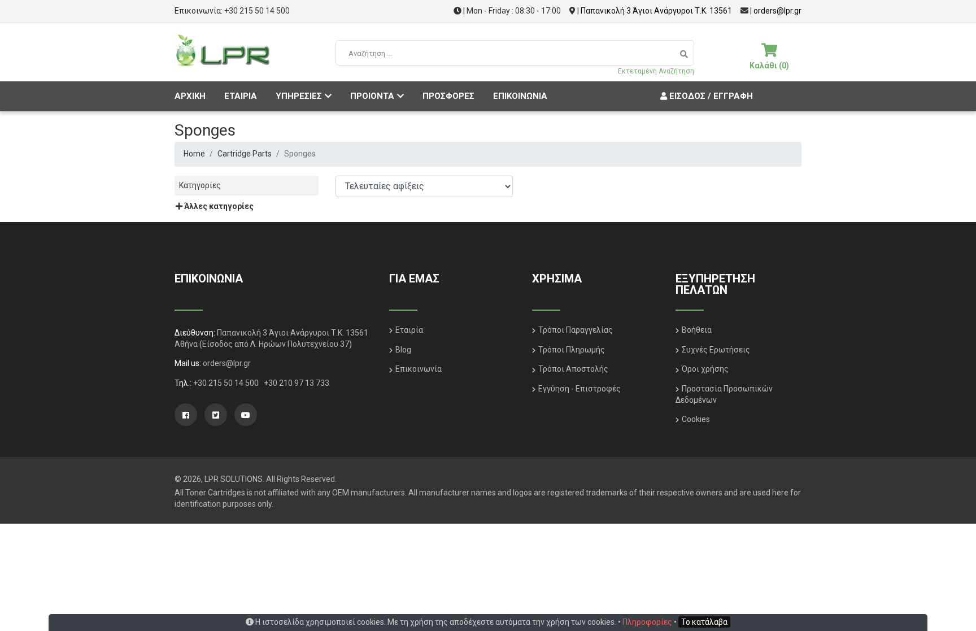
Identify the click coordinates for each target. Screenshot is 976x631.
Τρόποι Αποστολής (573, 368)
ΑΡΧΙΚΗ (190, 96)
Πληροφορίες (647, 621)
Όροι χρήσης (705, 368)
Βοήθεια (697, 329)
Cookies (696, 419)
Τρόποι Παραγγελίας (575, 329)
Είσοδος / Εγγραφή (710, 96)
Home (194, 153)
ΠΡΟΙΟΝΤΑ (372, 96)
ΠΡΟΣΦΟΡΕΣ (448, 96)
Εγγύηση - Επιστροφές (579, 388)
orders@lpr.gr (777, 10)
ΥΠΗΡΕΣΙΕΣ (299, 96)
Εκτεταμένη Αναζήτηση (656, 71)
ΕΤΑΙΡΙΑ (240, 96)
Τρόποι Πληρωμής (571, 349)
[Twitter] (215, 414)
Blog (403, 349)
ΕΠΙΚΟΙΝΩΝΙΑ (520, 96)
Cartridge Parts (244, 153)
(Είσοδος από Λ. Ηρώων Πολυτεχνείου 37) (275, 344)
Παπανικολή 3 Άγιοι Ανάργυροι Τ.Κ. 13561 (656, 10)
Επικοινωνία (418, 368)
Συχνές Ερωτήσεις (716, 349)
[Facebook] (186, 414)
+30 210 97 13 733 (296, 383)
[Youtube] (245, 414)
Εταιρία (409, 329)
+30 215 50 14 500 (257, 10)
